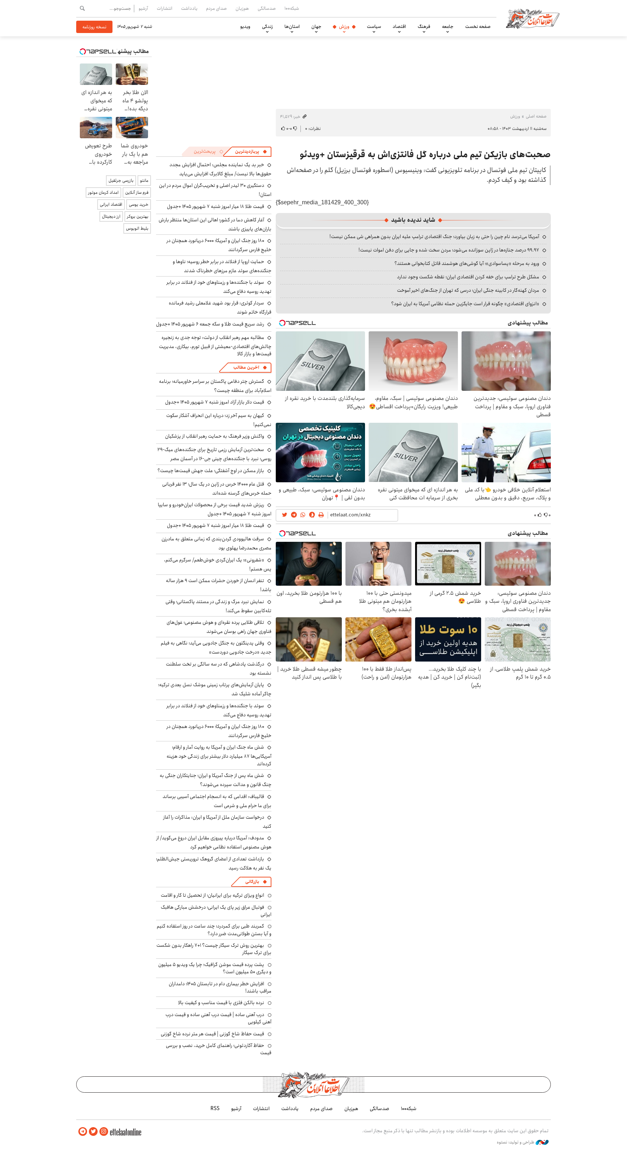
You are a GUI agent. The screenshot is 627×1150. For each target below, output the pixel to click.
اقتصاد (399, 26)
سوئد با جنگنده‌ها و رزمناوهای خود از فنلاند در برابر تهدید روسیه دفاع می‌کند (219, 286)
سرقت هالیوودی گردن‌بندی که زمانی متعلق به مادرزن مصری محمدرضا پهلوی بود (216, 543)
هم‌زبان (242, 8)
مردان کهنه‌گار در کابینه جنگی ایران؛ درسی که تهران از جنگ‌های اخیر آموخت (468, 290)
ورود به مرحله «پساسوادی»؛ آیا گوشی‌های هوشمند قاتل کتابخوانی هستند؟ (466, 263)
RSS (215, 1109)
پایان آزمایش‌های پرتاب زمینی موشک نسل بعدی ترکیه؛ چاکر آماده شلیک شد (214, 689)
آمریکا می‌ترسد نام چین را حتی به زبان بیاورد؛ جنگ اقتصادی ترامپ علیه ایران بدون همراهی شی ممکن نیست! (434, 237)
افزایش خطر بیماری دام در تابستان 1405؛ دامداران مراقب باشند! (220, 987)
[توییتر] (93, 1131)
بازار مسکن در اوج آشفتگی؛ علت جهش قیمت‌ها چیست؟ (210, 471)
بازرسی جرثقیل (121, 180)
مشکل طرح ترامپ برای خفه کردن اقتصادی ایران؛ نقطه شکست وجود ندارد (468, 277)
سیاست (374, 26)
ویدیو (245, 26)
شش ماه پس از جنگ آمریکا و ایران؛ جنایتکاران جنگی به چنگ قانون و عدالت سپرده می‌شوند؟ (215, 780)
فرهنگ (424, 26)
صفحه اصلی (536, 116)
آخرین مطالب (246, 367)
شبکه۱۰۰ (291, 8)
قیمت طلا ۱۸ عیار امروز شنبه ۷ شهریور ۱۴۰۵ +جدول (215, 206)
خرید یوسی (138, 204)
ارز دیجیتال (111, 216)
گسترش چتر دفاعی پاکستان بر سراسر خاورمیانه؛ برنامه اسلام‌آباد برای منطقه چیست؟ (215, 385)
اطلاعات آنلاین (532, 18)
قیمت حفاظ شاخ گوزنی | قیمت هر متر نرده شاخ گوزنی (212, 1034)
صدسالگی (267, 8)
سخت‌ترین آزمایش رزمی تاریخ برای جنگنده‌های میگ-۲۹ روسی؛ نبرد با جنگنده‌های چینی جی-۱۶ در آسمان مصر (214, 454)
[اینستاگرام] (103, 1131)
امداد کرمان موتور (103, 192)
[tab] (251, 152)
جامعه (448, 26)
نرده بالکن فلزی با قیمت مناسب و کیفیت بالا (221, 1003)
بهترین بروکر (137, 216)
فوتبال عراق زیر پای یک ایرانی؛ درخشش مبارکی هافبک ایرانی (216, 910)
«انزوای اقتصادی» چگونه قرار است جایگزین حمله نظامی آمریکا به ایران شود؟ (465, 304)
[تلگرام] (82, 1131)
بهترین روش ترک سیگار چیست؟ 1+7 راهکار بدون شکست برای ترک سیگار (213, 949)
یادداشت (189, 8)
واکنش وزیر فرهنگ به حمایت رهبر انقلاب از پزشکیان (214, 436)
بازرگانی (252, 881)
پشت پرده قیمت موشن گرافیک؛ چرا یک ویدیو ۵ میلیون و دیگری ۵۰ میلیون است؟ (214, 968)
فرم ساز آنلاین (136, 192)
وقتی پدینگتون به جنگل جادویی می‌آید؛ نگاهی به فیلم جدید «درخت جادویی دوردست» (216, 647)
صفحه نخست (478, 26)
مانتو (144, 180)
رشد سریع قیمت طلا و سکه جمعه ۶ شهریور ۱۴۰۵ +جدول (210, 324)
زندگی (267, 26)
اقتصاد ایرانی (111, 204)
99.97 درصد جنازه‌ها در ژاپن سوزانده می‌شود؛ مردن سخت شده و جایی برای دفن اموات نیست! (448, 250)
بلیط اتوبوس (137, 228)
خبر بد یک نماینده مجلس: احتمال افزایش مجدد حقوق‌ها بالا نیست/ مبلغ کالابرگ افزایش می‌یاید (220, 169)
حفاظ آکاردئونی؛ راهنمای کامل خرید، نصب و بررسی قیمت (218, 1049)
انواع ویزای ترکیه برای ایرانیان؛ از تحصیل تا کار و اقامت (212, 895)
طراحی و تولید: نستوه (516, 1142)
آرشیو (143, 8)
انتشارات (164, 8)
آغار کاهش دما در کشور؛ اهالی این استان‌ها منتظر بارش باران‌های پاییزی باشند (215, 224)
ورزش (344, 26)
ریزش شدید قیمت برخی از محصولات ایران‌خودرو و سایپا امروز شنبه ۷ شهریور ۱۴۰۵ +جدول (214, 509)
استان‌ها (292, 26)
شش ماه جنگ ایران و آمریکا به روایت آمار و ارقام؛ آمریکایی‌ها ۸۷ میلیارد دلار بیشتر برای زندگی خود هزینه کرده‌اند (219, 755)
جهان (316, 26)
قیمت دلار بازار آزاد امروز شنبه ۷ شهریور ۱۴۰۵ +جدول (214, 402)
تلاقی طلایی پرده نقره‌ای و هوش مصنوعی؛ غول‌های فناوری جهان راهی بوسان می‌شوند (219, 626)
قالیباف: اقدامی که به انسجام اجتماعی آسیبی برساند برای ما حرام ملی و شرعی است (217, 801)
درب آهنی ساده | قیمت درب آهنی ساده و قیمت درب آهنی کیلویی (218, 1018)
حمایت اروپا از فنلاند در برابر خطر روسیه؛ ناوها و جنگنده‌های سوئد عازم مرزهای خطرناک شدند (222, 266)
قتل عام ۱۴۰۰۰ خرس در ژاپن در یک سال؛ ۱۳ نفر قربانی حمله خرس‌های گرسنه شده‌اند (216, 488)
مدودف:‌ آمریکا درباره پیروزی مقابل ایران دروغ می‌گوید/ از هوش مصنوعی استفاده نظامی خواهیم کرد (213, 842)
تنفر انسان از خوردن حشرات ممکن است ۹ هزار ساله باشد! (218, 585)
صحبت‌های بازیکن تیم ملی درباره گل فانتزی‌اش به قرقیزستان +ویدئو (425, 154)
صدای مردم (216, 8)
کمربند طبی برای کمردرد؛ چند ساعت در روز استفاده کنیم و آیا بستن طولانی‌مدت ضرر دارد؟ (214, 929)
